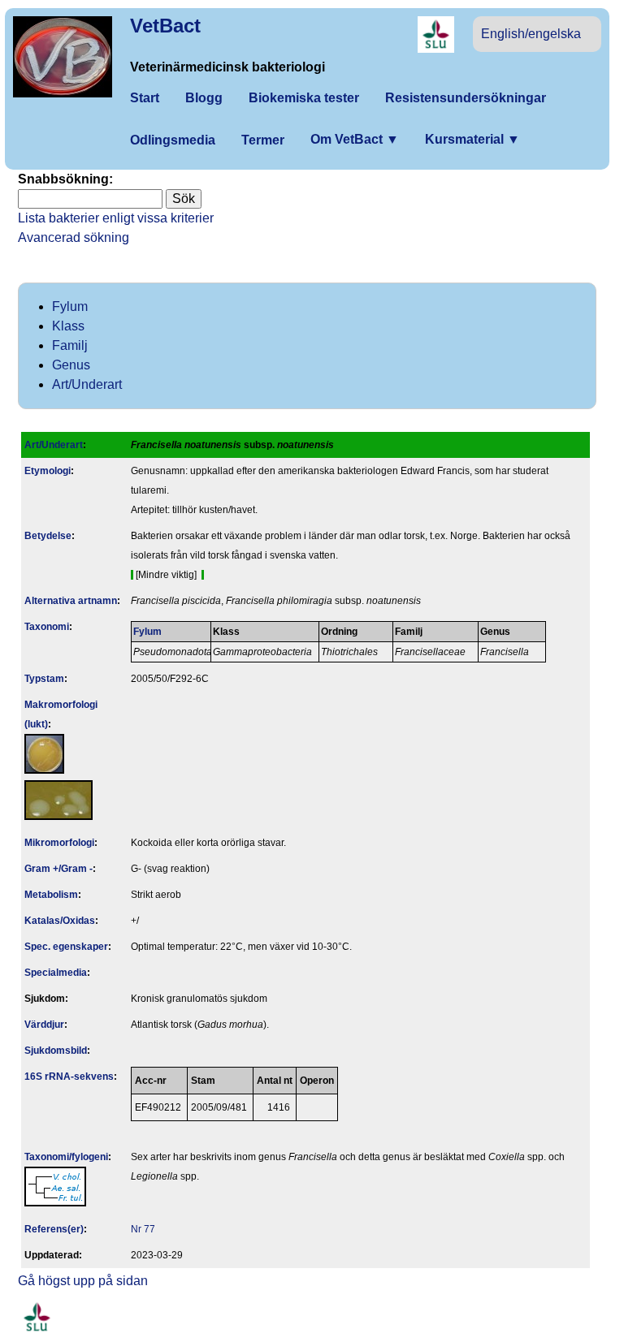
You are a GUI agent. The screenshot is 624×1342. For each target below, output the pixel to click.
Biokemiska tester (304, 98)
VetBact (165, 26)
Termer (262, 140)
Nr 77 (143, 1229)
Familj (70, 345)
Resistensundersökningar (465, 98)
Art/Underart (87, 384)
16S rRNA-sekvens (69, 1076)
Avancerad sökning (73, 237)
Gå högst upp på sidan (83, 1281)
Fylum (70, 306)
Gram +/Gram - (58, 869)
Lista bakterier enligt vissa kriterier (116, 218)
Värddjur (44, 1024)
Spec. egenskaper (66, 946)
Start (144, 98)
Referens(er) (54, 1229)
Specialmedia (55, 972)
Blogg (204, 98)
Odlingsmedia (172, 140)
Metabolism (51, 895)
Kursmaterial (472, 139)
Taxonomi (46, 627)
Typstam (44, 679)
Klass (68, 326)
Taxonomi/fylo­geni (66, 1157)
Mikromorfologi (59, 843)
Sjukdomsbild (55, 1050)
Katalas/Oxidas (59, 921)
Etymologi (47, 471)
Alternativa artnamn (70, 601)
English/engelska (531, 34)
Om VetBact (354, 139)
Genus (71, 365)
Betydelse (48, 536)
